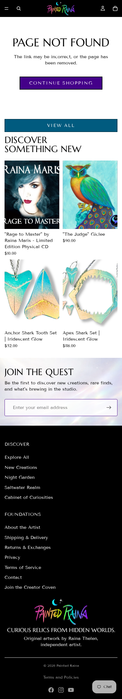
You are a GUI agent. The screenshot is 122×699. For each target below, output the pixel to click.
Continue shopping (61, 83)
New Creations (21, 467)
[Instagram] (61, 690)
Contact (13, 577)
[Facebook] (51, 690)
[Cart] (115, 8)
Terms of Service (23, 567)
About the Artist (22, 527)
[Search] (18, 8)
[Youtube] (71, 690)
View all (61, 125)
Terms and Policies (61, 677)
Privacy (12, 557)
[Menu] (6, 8)
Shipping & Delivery (26, 537)
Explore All (17, 457)
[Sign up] (109, 408)
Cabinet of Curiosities (29, 497)
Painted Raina (67, 665)
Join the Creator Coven (30, 587)
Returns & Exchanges (28, 547)
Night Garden (20, 477)
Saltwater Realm (22, 487)
